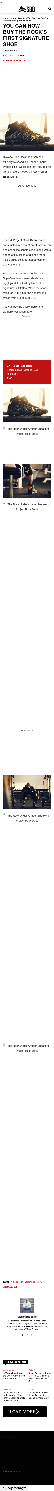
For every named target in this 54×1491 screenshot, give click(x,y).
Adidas (31, 1389)
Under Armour (18, 18)
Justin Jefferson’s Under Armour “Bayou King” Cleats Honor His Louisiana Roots (14, 1396)
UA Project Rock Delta (31, 1282)
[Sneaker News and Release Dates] (27, 9)
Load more (23, 1412)
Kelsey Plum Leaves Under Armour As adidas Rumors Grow (38, 1395)
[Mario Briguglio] (27, 1305)
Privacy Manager (14, 1488)
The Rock (14, 1282)
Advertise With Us (11, 1471)
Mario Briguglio (16, 60)
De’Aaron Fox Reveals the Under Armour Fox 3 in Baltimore (14, 1376)
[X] (31, 1333)
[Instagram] (27, 1333)
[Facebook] (23, 1333)
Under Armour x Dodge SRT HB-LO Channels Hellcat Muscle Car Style (39, 1377)
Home (6, 18)
